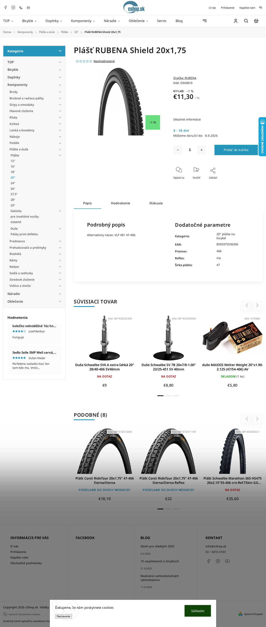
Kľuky (13, 117)
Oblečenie (15, 301)
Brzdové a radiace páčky (27, 98)
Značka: (184, 78)
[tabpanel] (105, 353)
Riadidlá (15, 254)
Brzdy (13, 92)
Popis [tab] (87, 203)
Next (257, 305)
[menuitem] (10, 21)
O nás (212, 8)
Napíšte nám (247, 8)
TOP (10, 62)
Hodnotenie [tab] (120, 203)
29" (13, 205)
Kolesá (14, 124)
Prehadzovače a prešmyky (28, 248)
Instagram (13, 7)
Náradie (13, 294)
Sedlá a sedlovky (21, 273)
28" (13, 200)
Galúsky (16, 211)
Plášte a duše (19, 149)
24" (13, 183)
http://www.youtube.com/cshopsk (227, 561)
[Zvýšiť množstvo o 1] (201, 150)
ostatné (16, 222)
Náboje (15, 137)
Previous (247, 305)
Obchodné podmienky (26, 563)
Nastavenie (63, 616)
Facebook (5, 7)
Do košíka (222, 340)
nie (219, 258)
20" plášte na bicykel (226, 236)
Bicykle (12, 69)
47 (218, 265)
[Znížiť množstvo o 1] (177, 150)
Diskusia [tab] (156, 203)
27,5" (14, 194)
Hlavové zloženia (21, 111)
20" (13, 177)
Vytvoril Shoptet (253, 614)
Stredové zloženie (22, 279)
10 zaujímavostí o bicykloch (159, 561)
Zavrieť (244, 183)
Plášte (15, 155)
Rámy (13, 260)
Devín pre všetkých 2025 (157, 546)
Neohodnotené (104, 61)
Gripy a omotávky (22, 105)
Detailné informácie (187, 119)
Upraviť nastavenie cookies (24, 614)
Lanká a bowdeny (22, 130)
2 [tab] (168, 395)
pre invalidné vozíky (25, 216)
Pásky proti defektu (24, 234)
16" (13, 166)
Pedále (14, 143)
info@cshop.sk (216, 546)
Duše (14, 228)
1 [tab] (160, 395)
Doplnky (13, 77)
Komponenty (17, 85)
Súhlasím (197, 611)
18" (13, 172)
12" (13, 161)
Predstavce (17, 241)
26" (13, 189)
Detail (104, 340)
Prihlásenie (227, 8)
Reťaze (14, 267)
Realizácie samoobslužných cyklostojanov (159, 578)
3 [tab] (176, 395)
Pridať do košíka (236, 150)
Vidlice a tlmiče (20, 286)
